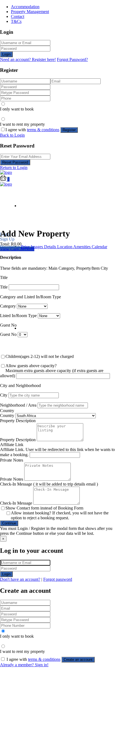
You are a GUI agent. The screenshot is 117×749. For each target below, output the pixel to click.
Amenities (82, 246)
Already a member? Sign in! (24, 664)
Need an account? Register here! (28, 59)
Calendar (99, 246)
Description (10, 246)
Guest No (8, 325)
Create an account (78, 660)
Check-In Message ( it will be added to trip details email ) (49, 484)
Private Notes (11, 460)
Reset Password (15, 162)
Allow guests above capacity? (31, 365)
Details (50, 246)
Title (4, 277)
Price (26, 246)
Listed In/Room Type (18, 315)
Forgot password (57, 579)
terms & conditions (43, 129)
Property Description (18, 420)
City (3, 395)
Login (6, 54)
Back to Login (12, 135)
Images (37, 246)
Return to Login (13, 167)
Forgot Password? (72, 59)
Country (7, 410)
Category (8, 306)
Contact (17, 16)
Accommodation (25, 6)
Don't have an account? (20, 579)
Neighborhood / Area (18, 405)
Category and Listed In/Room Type (30, 296)
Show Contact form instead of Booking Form (44, 508)
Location (65, 246)
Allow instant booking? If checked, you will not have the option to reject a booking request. (60, 515)
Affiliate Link (11, 444)
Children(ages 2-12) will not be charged (39, 356)
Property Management (30, 11)
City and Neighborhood (20, 385)
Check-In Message (16, 503)
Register (69, 130)
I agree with (32, 129)
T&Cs (16, 21)
